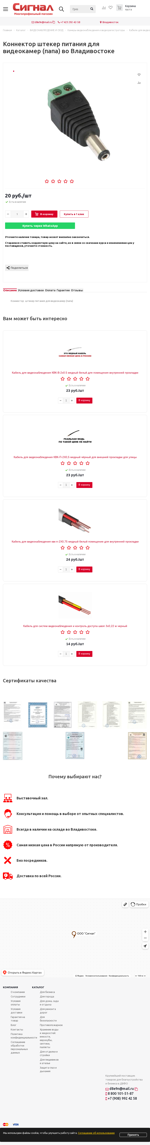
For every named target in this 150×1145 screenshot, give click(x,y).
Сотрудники (18, 996)
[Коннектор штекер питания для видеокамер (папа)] (79, 121)
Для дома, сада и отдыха (49, 1003)
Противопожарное (51, 1025)
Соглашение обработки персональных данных (19, 1047)
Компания (10, 987)
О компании (18, 992)
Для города (47, 996)
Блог (13, 1025)
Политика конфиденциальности (24, 1036)
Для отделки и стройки (49, 1053)
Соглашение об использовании (96, 1133)
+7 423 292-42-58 (70, 22)
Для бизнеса (47, 992)
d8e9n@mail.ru (43, 22)
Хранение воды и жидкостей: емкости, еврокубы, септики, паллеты (49, 1038)
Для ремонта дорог (48, 1011)
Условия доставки (16, 1011)
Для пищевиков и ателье (49, 1061)
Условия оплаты (16, 1003)
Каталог (38, 987)
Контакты (17, 1029)
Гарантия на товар (18, 1019)
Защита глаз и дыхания (48, 1069)
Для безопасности (48, 1019)
